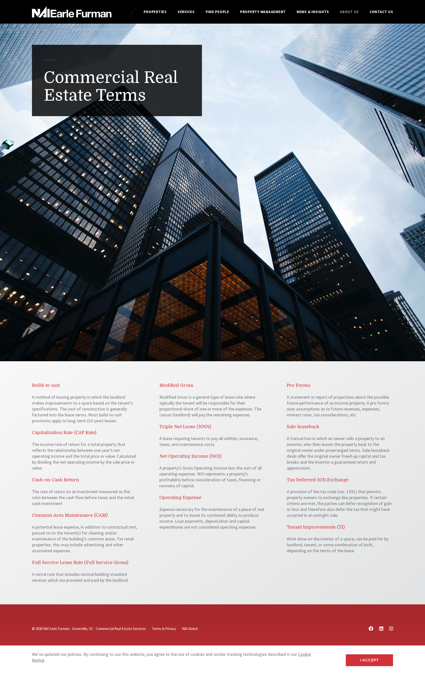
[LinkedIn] (381, 628)
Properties (155, 11)
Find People (217, 11)
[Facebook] (371, 628)
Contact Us (381, 11)
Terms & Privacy (164, 628)
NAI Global (189, 628)
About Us (349, 11)
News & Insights (313, 11)
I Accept (369, 660)
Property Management (263, 11)
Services (186, 11)
